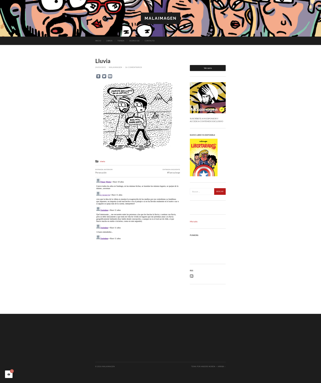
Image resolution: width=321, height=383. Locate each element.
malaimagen (161, 18)
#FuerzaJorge (171, 171)
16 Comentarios (133, 67)
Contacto (150, 41)
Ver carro (208, 68)
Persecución (104, 171)
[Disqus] (137, 209)
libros (109, 41)
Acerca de (134, 41)
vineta (102, 161)
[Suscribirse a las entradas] (191, 277)
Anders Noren (208, 366)
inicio (98, 41)
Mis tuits (193, 221)
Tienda (120, 41)
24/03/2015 (100, 67)
